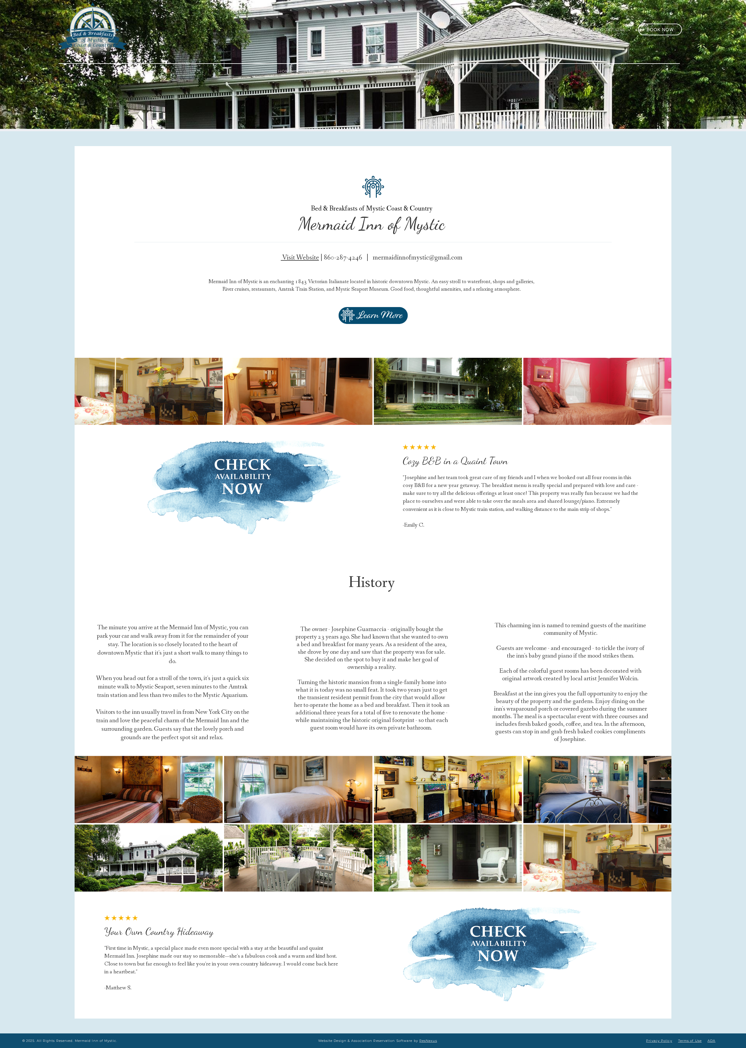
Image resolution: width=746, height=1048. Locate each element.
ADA (711, 1041)
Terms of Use (690, 1041)
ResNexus (428, 1041)
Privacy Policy (659, 1041)
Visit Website (300, 257)
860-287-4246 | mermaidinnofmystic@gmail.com (393, 257)
